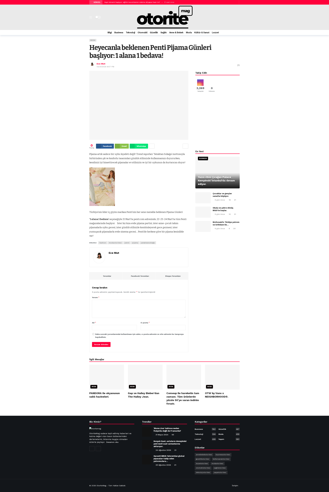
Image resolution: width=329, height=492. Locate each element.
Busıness (203, 158)
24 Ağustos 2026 (163, 450)
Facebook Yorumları (140, 276)
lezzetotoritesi (202, 463)
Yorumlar (107, 276)
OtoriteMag (101, 486)
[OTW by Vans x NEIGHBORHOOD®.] (222, 377)
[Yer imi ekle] (185, 146)
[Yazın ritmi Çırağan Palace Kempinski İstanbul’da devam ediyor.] (217, 173)
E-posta (145, 322)
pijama (135, 243)
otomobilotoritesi (203, 468)
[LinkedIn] (98, 448)
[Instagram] (233, 2)
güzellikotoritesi (202, 459)
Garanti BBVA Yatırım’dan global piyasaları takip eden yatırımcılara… (169, 458)
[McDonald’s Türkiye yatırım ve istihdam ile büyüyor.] (203, 226)
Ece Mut (101, 63)
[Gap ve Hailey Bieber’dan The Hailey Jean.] (145, 377)
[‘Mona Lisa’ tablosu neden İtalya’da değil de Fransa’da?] (147, 432)
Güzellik (228, 429)
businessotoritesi (223, 455)
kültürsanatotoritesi (221, 459)
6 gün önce (220, 200)
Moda (92, 40)
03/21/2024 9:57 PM (105, 67)
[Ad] (217, 122)
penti (127, 243)
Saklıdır (122, 486)
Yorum (95, 297)
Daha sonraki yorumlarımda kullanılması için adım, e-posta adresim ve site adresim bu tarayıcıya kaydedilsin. (139, 335)
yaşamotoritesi (220, 472)
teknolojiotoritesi (203, 472)
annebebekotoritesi (204, 455)
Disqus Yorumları (173, 276)
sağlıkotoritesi (220, 468)
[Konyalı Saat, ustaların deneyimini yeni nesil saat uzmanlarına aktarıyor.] (147, 445)
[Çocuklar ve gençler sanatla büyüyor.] (203, 197)
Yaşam (228, 439)
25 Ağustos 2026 (163, 465)
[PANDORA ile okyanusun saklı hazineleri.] (106, 377)
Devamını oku (112, 442)
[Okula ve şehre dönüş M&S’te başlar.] (203, 212)
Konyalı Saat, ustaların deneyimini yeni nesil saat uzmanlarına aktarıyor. (170, 444)
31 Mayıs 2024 (162, 435)
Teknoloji (205, 434)
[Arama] (238, 32)
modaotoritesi (115, 243)
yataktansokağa (148, 243)
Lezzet (205, 439)
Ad (94, 322)
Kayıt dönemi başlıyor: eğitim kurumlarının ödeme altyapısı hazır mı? (132, 2)
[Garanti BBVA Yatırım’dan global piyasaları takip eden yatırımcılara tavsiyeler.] (147, 459)
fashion (102, 243)
